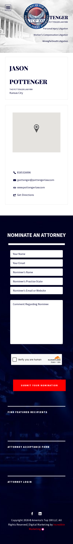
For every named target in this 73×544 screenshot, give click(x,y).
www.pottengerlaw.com (31, 187)
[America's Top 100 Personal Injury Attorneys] (36, 16)
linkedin (40, 515)
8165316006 (24, 172)
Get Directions (25, 194)
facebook (32, 515)
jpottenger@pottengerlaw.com (35, 180)
